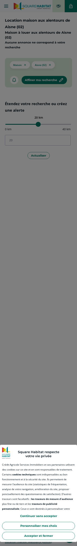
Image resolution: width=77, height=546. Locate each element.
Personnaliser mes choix (38, 526)
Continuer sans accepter (38, 516)
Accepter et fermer (38, 536)
